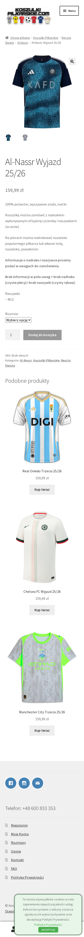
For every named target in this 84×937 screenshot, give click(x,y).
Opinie (16, 851)
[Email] (38, 783)
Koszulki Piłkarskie (45, 38)
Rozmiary (18, 842)
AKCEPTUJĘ (48, 929)
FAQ (14, 868)
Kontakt (17, 860)
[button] (72, 61)
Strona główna (20, 38)
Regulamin (19, 825)
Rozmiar (11, 313)
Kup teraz (42, 489)
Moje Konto (20, 834)
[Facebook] (12, 783)
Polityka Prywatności (27, 877)
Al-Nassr (22, 43)
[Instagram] (25, 783)
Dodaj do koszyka (42, 335)
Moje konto (14, 929)
